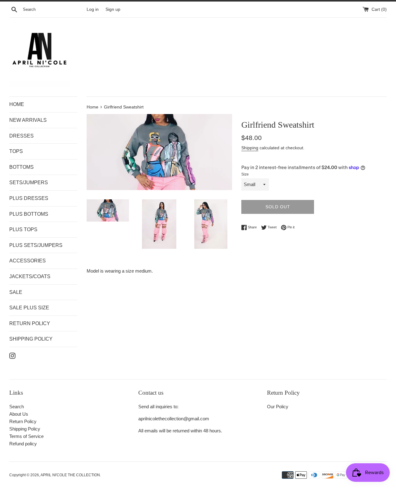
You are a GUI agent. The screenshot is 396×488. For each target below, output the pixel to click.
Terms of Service (26, 436)
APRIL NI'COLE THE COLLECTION (70, 475)
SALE (15, 292)
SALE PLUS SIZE (29, 307)
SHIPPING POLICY (31, 339)
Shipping (249, 147)
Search (16, 406)
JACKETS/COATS (29, 276)
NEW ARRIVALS (28, 120)
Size (245, 174)
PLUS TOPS (23, 229)
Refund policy (23, 443)
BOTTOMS (21, 167)
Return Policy (23, 421)
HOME (16, 104)
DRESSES (21, 135)
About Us (18, 414)
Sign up (112, 9)
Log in (93, 9)
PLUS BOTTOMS (28, 214)
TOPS (16, 151)
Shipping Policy (24, 428)
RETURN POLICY (29, 323)
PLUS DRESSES (28, 198)
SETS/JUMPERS (28, 182)
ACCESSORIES (27, 260)
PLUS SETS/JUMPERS (35, 245)
